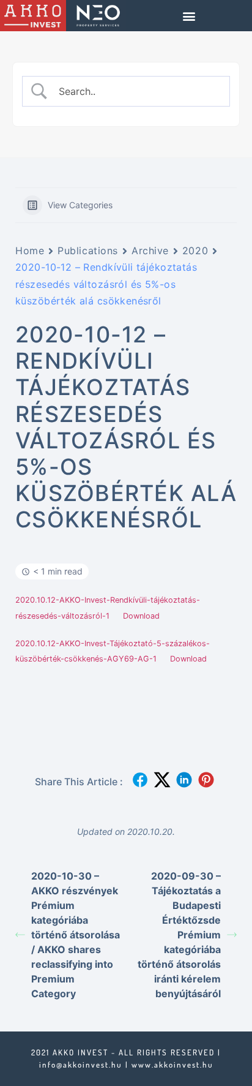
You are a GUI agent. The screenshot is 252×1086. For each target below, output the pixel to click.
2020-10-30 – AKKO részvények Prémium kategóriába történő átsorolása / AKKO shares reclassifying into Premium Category (75, 935)
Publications (87, 250)
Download (141, 615)
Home (29, 250)
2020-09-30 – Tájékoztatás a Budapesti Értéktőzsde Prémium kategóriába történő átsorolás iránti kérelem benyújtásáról (179, 935)
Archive (150, 250)
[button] (189, 16)
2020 (195, 250)
